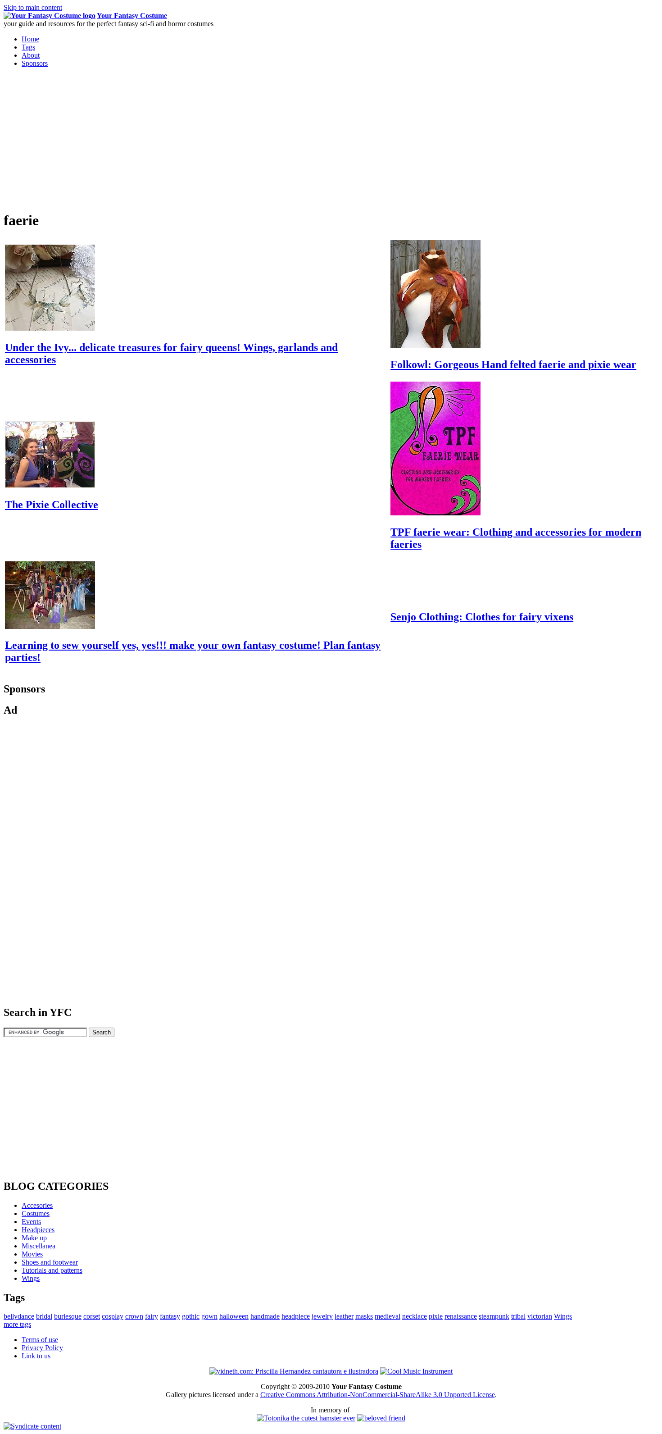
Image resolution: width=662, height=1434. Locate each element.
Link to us (36, 1356)
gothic (191, 1316)
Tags (28, 47)
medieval (387, 1316)
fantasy (170, 1316)
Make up (34, 1238)
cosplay (112, 1316)
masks (364, 1316)
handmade (265, 1316)
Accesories (37, 1205)
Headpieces (38, 1230)
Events (31, 1221)
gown (209, 1316)
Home (30, 39)
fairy (151, 1316)
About (31, 55)
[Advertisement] (79, 138)
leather (344, 1316)
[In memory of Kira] (381, 1418)
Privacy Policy (42, 1348)
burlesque (68, 1316)
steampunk (494, 1316)
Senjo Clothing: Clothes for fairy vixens (481, 617)
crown (134, 1316)
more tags (17, 1324)
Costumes (36, 1213)
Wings (31, 1278)
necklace (414, 1316)
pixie (436, 1316)
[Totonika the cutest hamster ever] (306, 1418)
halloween (234, 1316)
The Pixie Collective (51, 504)
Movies (32, 1254)
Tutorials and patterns (52, 1270)
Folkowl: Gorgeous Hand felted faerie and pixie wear (513, 364)
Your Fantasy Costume (132, 15)
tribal (518, 1316)
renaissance (460, 1316)
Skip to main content (33, 7)
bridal (44, 1316)
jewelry (322, 1316)
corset (91, 1316)
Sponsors (35, 63)
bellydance (19, 1316)
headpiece (295, 1316)
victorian (539, 1316)
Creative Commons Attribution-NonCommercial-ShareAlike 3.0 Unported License (377, 1394)
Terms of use (40, 1339)
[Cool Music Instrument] (416, 1371)
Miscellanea (38, 1246)
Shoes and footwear (50, 1262)
